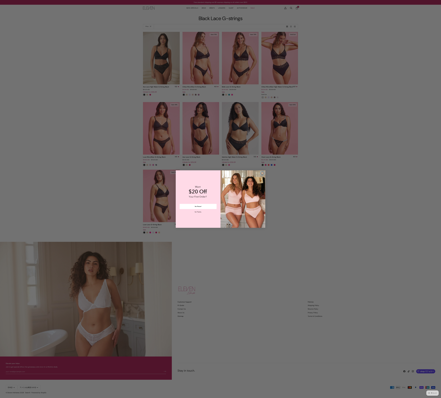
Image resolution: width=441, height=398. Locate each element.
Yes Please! (198, 206)
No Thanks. (198, 212)
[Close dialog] (262, 173)
